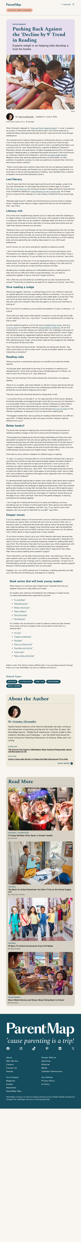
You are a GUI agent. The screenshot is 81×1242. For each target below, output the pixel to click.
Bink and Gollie (20, 615)
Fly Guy (17, 633)
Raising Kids (12, 746)
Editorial (45, 1064)
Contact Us (11, 1068)
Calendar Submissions (51, 1071)
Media (44, 1068)
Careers (10, 1064)
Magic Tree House (21, 607)
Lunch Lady (19, 652)
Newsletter (11, 1088)
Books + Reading (14, 686)
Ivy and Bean (19, 600)
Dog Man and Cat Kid (23, 648)
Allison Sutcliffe (15, 949)
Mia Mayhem (19, 619)
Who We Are (12, 1061)
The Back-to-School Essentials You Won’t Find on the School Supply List (39, 890)
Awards (9, 1071)
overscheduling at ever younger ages (45, 191)
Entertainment (19, 24)
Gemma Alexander (26, 117)
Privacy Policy (48, 1081)
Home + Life (39, 681)
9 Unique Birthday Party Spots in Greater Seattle (30, 835)
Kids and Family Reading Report (44, 128)
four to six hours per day (20, 189)
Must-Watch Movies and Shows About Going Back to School (36, 1000)
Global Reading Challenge (49, 328)
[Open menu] (73, 4)
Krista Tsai (13, 838)
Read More (64, 763)
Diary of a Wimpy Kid (23, 644)
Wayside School (20, 604)
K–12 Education (25, 681)
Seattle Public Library (53, 325)
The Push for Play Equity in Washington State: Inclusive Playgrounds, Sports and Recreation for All (40, 751)
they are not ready (60, 409)
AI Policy (45, 1084)
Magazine (10, 1081)
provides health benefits (57, 155)
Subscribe (67, 4)
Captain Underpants (22, 637)
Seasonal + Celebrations (18, 833)
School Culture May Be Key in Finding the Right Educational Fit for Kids (38, 759)
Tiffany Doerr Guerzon (17, 894)
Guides (9, 1084)
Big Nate (18, 640)
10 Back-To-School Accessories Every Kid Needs (30, 946)
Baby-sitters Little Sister (24, 656)
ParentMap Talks (13, 1091)
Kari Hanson (14, 1003)
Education (12, 681)
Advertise (46, 1061)
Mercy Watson (20, 611)
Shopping (12, 887)
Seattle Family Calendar (20, 10)
